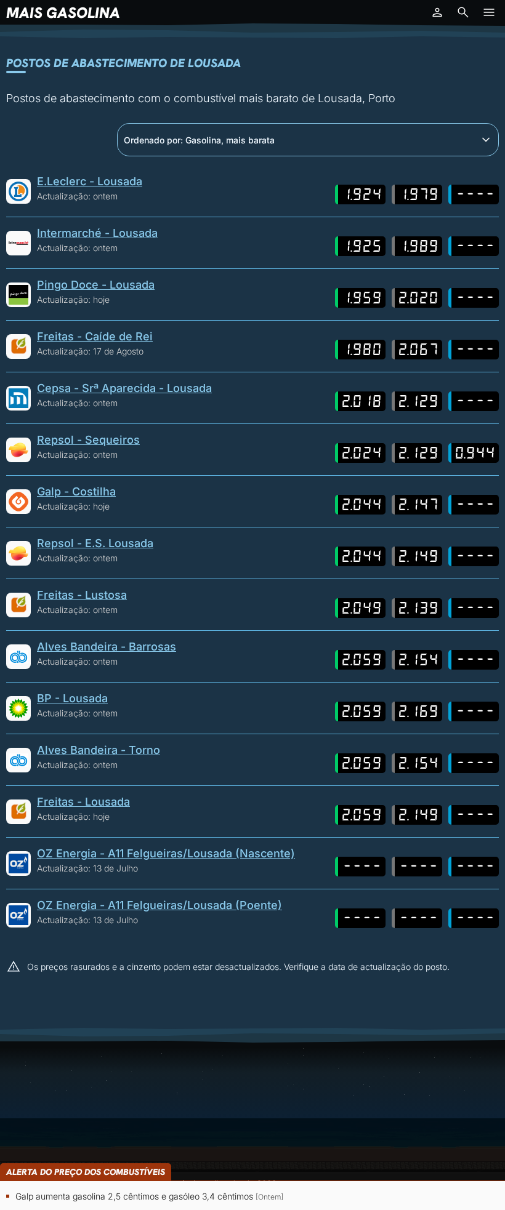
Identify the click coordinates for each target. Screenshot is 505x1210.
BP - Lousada (72, 698)
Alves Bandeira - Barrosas (106, 646)
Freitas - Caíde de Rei (95, 336)
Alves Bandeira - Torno (98, 749)
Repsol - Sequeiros (88, 439)
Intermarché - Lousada (97, 232)
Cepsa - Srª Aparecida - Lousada (124, 388)
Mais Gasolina (63, 12)
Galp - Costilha (76, 491)
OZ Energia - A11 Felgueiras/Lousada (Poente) (159, 905)
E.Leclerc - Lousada (89, 181)
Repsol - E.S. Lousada (95, 543)
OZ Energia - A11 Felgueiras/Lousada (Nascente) (166, 853)
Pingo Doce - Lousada (96, 284)
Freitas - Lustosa (82, 594)
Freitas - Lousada (83, 801)
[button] (437, 12)
